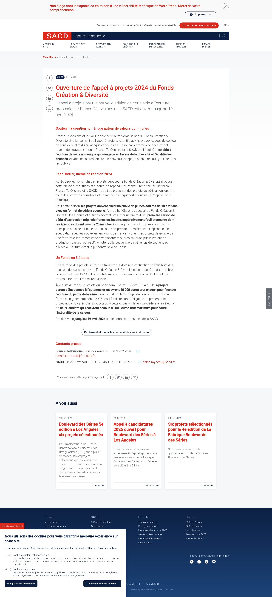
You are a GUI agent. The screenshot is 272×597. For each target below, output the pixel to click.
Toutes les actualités (80, 57)
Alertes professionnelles (150, 534)
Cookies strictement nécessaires (31, 555)
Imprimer (200, 14)
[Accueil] (57, 36)
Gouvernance (98, 526)
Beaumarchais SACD (196, 534)
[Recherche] (223, 36)
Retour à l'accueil (133, 584)
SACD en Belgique (194, 522)
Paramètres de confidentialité (12, 526)
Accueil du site (49, 45)
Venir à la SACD (152, 584)
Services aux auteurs (103, 45)
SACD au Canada (194, 526)
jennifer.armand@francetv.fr (75, 356)
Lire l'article (98, 485)
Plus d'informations (107, 548)
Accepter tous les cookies (102, 583)
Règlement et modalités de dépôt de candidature (114, 332)
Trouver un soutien (147, 522)
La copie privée (193, 530)
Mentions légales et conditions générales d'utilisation (151, 590)
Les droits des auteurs (55, 526)
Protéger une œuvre (148, 526)
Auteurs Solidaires (195, 538)
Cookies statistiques (24, 569)
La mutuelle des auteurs (150, 538)
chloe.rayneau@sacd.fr (159, 362)
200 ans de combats (101, 522)
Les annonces (145, 542)
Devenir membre (52, 522)
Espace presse (206, 45)
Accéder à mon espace (201, 25)
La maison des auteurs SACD (152, 530)
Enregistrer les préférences (21, 583)
